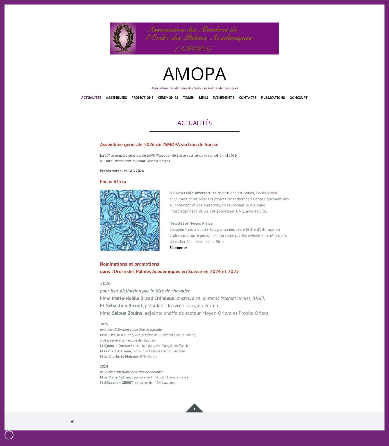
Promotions (142, 97)
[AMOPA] (194, 38)
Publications (273, 97)
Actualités (91, 97)
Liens (203, 97)
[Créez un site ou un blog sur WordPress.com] (72, 421)
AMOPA (194, 73)
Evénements (224, 97)
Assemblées (116, 97)
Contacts (248, 97)
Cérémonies (168, 97)
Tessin (188, 97)
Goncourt (298, 97)
